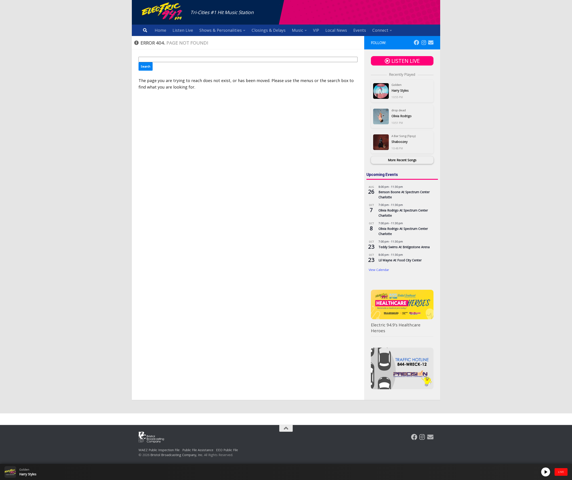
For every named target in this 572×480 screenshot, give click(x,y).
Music (297, 30)
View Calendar (379, 270)
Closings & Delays (269, 30)
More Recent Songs (402, 160)
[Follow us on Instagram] (423, 42)
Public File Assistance (197, 450)
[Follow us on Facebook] (416, 42)
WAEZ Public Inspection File (159, 450)
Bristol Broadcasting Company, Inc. (176, 455)
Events (359, 30)
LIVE (561, 472)
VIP (316, 30)
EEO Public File (227, 450)
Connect (380, 30)
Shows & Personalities (220, 30)
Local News (336, 30)
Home (160, 30)
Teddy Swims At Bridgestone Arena (404, 247)
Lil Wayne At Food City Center (400, 260)
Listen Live (182, 30)
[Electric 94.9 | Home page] (162, 11)
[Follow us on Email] (430, 42)
